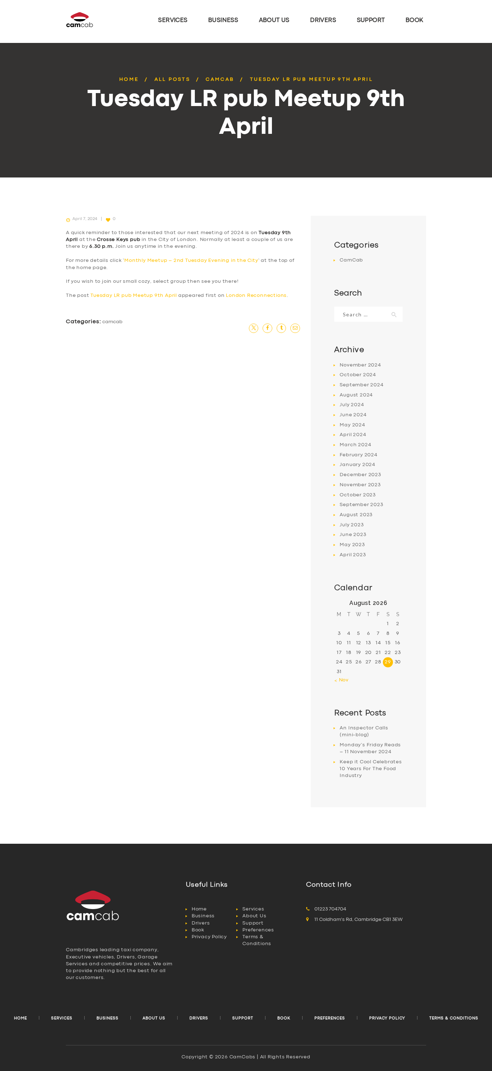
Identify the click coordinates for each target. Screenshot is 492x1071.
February (358, 455)
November (360, 365)
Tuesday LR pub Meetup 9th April (133, 295)
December (360, 475)
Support (253, 923)
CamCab (220, 79)
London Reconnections (256, 295)
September (361, 385)
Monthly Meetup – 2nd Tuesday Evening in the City (191, 260)
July (352, 405)
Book (198, 930)
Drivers (201, 923)
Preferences (258, 930)
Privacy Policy (209, 937)
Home (129, 79)
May (352, 425)
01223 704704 (330, 909)
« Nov (341, 680)
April (353, 435)
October (358, 375)
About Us (254, 916)
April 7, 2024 (84, 219)
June (353, 415)
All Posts (173, 79)
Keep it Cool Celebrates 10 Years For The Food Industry (371, 769)
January (357, 464)
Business (203, 916)
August (356, 395)
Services (253, 909)
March (355, 445)
